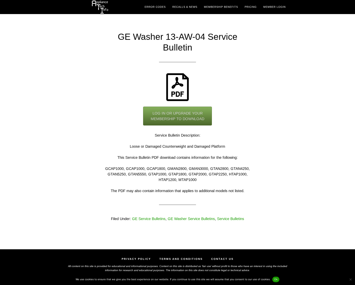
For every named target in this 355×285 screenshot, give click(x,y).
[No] (350, 279)
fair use (206, 266)
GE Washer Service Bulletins (191, 219)
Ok (276, 279)
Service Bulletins (230, 219)
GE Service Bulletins (148, 219)
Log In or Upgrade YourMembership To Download (177, 116)
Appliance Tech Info (100, 7)
